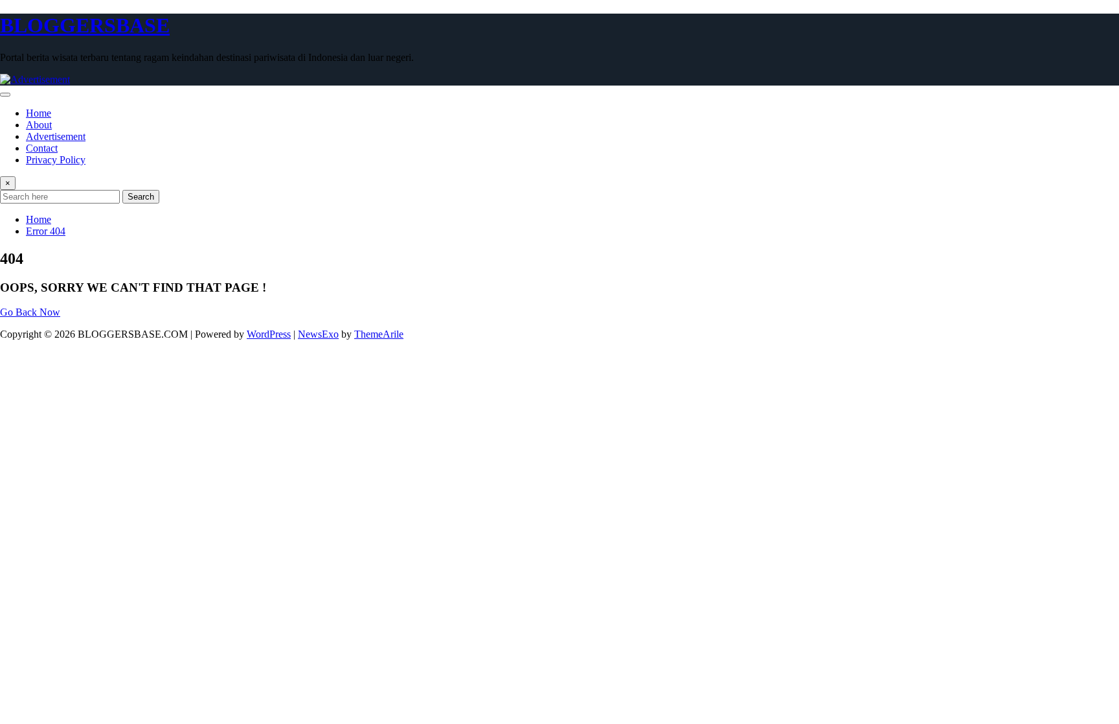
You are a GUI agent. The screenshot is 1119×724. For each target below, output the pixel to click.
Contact (42, 148)
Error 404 (45, 231)
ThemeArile (378, 334)
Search (141, 197)
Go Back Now (30, 312)
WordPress (269, 334)
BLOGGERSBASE (85, 25)
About (39, 124)
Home (38, 113)
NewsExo (318, 334)
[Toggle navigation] (5, 95)
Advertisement (55, 136)
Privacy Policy (55, 159)
